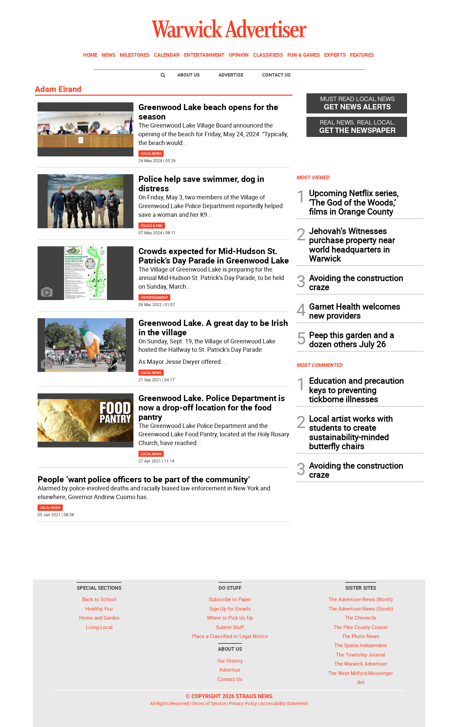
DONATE (406, 7)
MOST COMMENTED (319, 364)
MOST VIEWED (312, 177)
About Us (188, 74)
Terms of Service (209, 703)
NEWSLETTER (369, 7)
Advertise (231, 74)
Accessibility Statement (284, 703)
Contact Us (276, 74)
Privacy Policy (243, 703)
